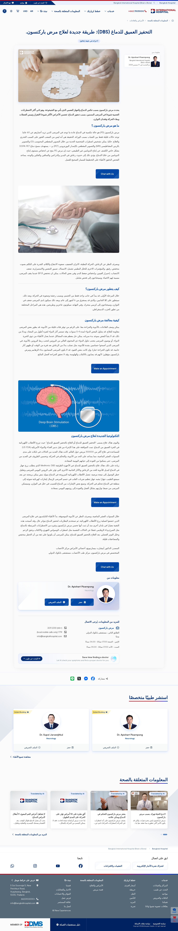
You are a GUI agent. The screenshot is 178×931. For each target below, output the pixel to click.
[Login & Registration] (11, 11)
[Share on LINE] (72, 679)
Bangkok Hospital (160, 849)
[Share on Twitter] (79, 679)
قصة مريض (98, 889)
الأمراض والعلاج (96, 885)
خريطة (132, 889)
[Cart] (17, 11)
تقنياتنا (165, 902)
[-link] (81, 866)
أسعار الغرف (129, 885)
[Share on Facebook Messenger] (86, 679)
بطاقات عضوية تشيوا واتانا (156, 906)
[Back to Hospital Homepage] (172, 21)
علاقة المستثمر (64, 902)
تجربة (133, 906)
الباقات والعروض (160, 898)
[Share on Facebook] (93, 679)
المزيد (132, 902)
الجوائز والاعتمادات (63, 893)
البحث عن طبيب (161, 889)
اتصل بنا (67, 906)
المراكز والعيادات (160, 885)
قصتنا (68, 885)
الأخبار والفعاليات (63, 889)
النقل (133, 893)
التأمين (132, 898)
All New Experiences (61, 910)
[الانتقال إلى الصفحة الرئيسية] (163, 11)
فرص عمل (66, 898)
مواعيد (165, 893)
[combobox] (111, 3)
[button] (28, 11)
